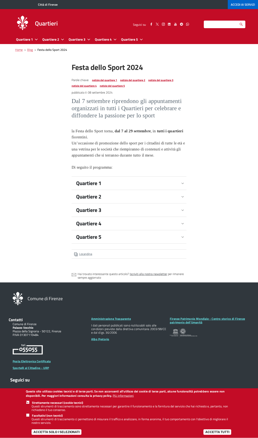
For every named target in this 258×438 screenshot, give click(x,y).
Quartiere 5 (88, 237)
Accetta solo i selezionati (56, 432)
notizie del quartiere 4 (84, 86)
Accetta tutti (217, 432)
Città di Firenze (48, 4)
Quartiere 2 (88, 196)
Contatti (16, 320)
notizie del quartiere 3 (160, 80)
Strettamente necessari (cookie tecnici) (57, 402)
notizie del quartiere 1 (104, 80)
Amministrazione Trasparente (111, 318)
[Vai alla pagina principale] (22, 23)
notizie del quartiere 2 (132, 80)
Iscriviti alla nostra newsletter (148, 274)
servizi (243, 4)
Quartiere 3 (88, 210)
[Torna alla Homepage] (18, 298)
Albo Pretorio (100, 339)
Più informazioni (123, 396)
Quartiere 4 (88, 223)
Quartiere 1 (88, 183)
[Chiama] (28, 350)
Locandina (85, 254)
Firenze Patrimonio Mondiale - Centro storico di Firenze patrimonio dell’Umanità (207, 320)
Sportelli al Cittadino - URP (31, 368)
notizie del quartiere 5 (112, 86)
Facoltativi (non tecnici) (47, 415)
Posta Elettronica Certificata (32, 361)
